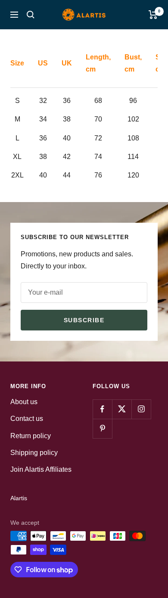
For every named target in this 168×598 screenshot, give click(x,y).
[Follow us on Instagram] (141, 409)
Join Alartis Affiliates (41, 469)
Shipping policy (34, 452)
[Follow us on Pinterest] (102, 428)
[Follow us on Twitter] (121, 409)
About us (23, 401)
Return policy (30, 435)
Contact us (26, 418)
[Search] (30, 15)
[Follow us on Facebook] (102, 409)
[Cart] (153, 14)
